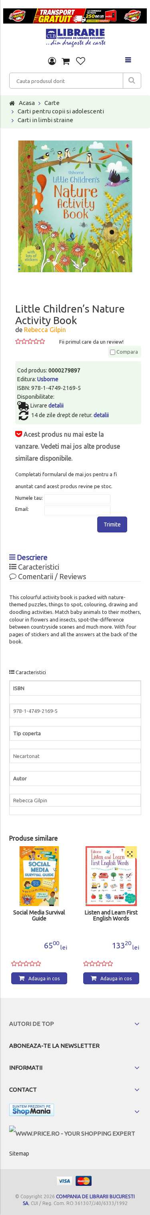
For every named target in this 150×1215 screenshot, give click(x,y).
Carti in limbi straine (45, 120)
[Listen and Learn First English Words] (111, 876)
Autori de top (31, 1023)
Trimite (112, 524)
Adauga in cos (44, 978)
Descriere (31, 557)
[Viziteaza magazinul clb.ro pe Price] (72, 1133)
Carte (52, 102)
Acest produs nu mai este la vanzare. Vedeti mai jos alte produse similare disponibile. (67, 446)
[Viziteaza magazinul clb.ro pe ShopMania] (31, 1111)
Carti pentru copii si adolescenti (61, 111)
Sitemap (19, 1153)
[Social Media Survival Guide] (39, 876)
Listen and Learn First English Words (111, 916)
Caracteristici (37, 567)
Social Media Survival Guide (39, 916)
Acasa (27, 102)
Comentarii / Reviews (51, 576)
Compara (126, 351)
